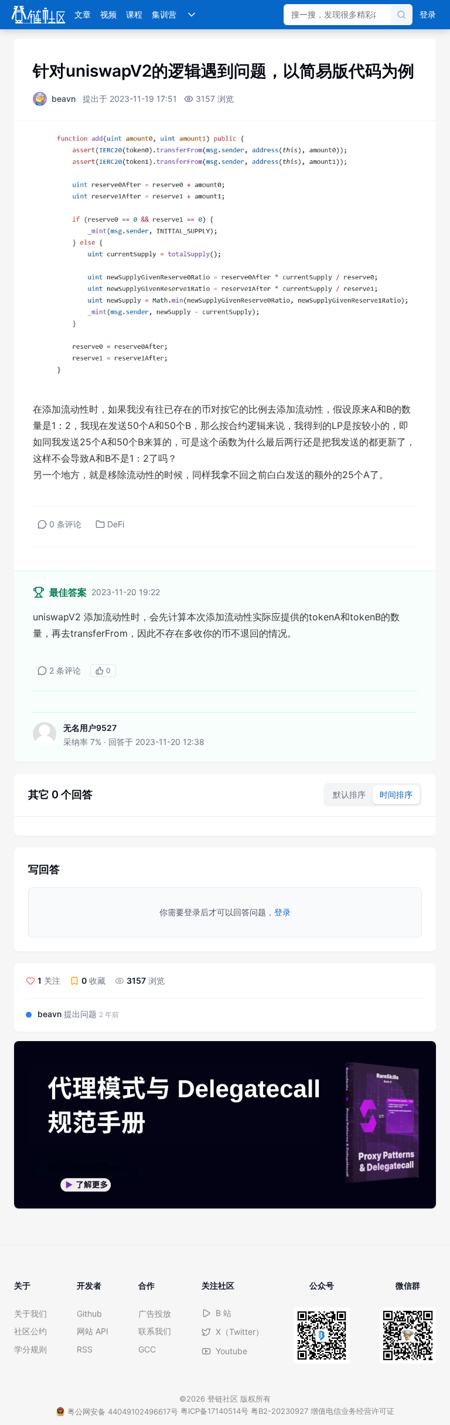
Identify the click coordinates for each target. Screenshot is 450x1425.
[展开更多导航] (191, 14)
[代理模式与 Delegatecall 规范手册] (225, 1124)
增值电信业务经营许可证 (352, 1411)
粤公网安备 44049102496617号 (122, 1411)
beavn (64, 99)
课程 (134, 14)
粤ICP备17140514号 (214, 1411)
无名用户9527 (90, 728)
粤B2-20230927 (279, 1411)
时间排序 (396, 794)
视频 (108, 14)
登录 (428, 14)
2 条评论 (65, 670)
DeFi (115, 524)
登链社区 (223, 1398)
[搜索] (401, 15)
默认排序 (349, 794)
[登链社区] (38, 14)
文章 (82, 14)
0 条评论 (65, 524)
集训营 (164, 14)
